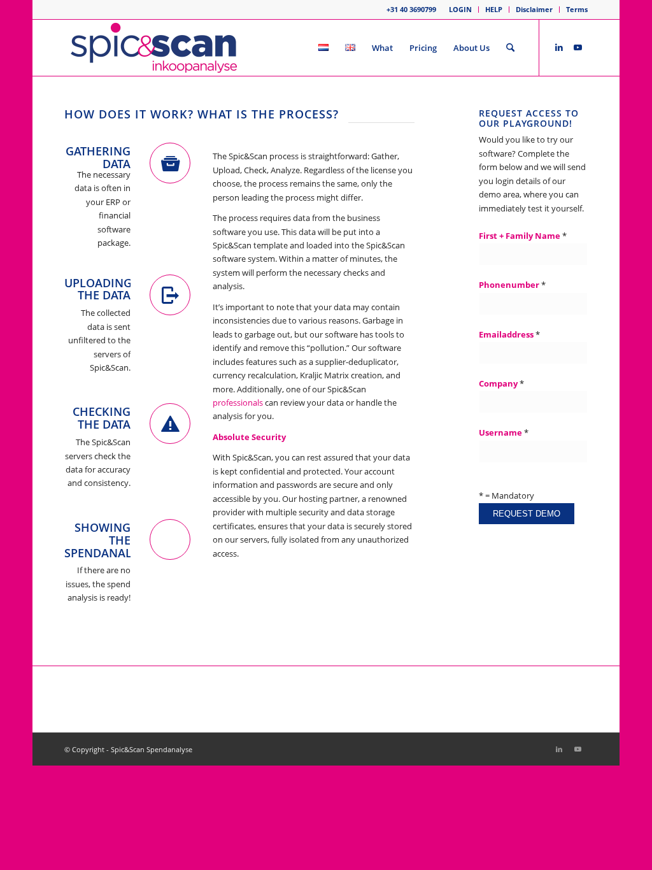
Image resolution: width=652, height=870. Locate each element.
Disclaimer (534, 9)
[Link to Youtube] (578, 47)
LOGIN (460, 9)
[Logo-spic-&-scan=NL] (153, 48)
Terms (577, 9)
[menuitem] (461, 9)
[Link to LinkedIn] (559, 47)
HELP (493, 9)
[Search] (510, 48)
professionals (238, 402)
